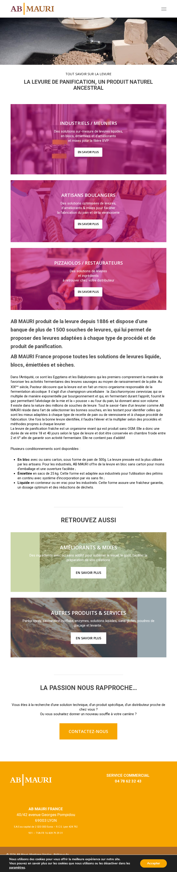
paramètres (17, 868)
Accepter (153, 863)
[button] (88, 731)
